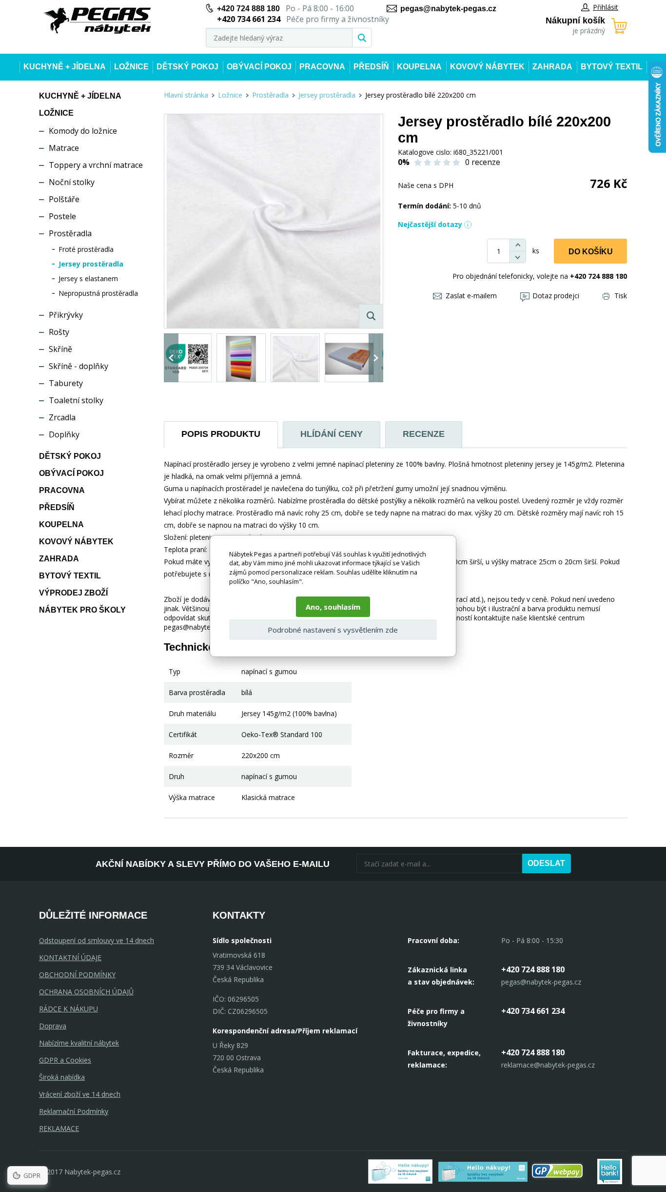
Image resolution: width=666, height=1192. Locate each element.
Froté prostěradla (86, 249)
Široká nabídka (62, 1077)
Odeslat (546, 863)
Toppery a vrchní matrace (96, 165)
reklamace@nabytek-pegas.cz (548, 1064)
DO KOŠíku (590, 251)
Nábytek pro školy (82, 610)
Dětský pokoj (187, 66)
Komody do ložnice (83, 130)
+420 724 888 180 (248, 8)
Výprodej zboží (73, 593)
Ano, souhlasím (333, 607)
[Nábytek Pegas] (97, 20)
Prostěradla (70, 233)
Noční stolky (72, 182)
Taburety (66, 383)
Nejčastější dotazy (430, 224)
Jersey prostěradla (91, 263)
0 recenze (482, 162)
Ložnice (131, 66)
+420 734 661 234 (533, 1011)
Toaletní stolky (76, 400)
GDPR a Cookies (65, 1060)
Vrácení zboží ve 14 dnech (79, 1094)
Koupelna (419, 66)
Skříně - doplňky (78, 366)
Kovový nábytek (487, 66)
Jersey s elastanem (88, 278)
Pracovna (322, 66)
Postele (62, 216)
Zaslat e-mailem (471, 295)
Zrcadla (62, 417)
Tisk (620, 295)
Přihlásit (605, 7)
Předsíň (371, 66)
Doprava (52, 1025)
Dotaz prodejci (555, 295)
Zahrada (552, 66)
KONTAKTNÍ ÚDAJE (70, 957)
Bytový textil (612, 66)
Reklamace (59, 1128)
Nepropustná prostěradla (98, 293)
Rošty (59, 332)
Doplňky (64, 434)
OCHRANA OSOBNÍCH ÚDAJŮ (86, 991)
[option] (187, 357)
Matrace (64, 148)
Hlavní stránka (186, 95)
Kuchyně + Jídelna (64, 66)
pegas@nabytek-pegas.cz (448, 8)
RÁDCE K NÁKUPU (68, 1008)
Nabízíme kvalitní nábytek (79, 1043)
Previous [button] (171, 357)
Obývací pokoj (259, 66)
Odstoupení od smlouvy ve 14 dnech (96, 940)
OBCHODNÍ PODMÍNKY (77, 974)
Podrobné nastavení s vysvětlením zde (333, 630)
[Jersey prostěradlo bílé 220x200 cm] (273, 221)
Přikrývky (66, 314)
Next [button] (376, 357)
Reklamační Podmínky (73, 1111)
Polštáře (64, 199)
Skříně (60, 349)
